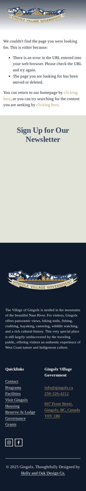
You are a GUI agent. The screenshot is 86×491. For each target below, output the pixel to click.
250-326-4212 (56, 393)
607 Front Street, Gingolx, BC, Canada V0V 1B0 (62, 409)
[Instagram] (9, 442)
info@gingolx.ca (58, 387)
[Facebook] (18, 442)
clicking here (47, 105)
